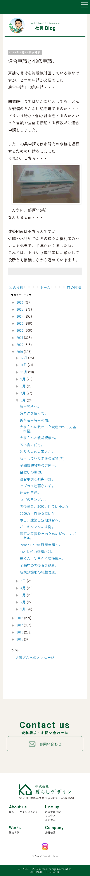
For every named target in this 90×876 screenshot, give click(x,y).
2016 (20, 632)
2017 (20, 625)
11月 (24, 364)
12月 (24, 357)
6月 (24, 400)
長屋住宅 (50, 816)
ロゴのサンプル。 (34, 499)
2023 (20, 323)
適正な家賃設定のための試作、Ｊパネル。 (48, 535)
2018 (20, 617)
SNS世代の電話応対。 (37, 551)
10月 (24, 371)
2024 (20, 316)
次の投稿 (16, 287)
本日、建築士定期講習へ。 (41, 520)
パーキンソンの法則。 (37, 526)
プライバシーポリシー (45, 856)
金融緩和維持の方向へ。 (39, 465)
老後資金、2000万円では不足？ (44, 506)
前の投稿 (74, 287)
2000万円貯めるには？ (37, 513)
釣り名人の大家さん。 (37, 451)
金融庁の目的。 (32, 472)
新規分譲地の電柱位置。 (39, 572)
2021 (20, 337)
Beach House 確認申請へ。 (41, 544)
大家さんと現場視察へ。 (39, 437)
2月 (24, 601)
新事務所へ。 (30, 406)
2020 (20, 344)
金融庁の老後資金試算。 (39, 565)
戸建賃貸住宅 (53, 812)
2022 (20, 330)
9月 (23, 378)
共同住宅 (50, 820)
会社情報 (50, 832)
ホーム (45, 287)
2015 (20, 639)
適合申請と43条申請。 (37, 479)
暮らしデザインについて (23, 812)
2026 (20, 302)
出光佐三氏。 (30, 492)
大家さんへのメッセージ (35, 657)
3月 (24, 594)
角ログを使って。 (34, 413)
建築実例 (14, 832)
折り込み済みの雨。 (36, 420)
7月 (23, 393)
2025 (20, 309)
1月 (23, 609)
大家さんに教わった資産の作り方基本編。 (48, 429)
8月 (24, 386)
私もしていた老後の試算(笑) (42, 458)
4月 (24, 587)
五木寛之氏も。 (32, 444)
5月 (24, 580)
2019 (20, 351)
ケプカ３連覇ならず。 (37, 485)
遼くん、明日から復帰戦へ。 (43, 558)
